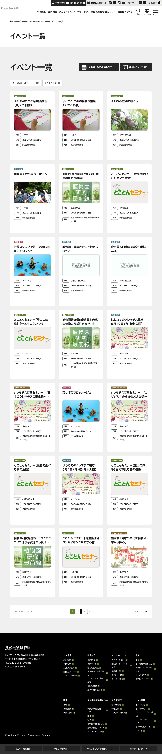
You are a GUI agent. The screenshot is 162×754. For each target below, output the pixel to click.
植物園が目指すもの (95, 724)
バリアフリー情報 (70, 675)
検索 (138, 14)
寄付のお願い (97, 3)
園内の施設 (92, 686)
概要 (89, 716)
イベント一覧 (117, 675)
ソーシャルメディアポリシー (144, 714)
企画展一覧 (116, 671)
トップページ (15, 21)
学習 (79, 12)
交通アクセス (68, 668)
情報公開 (115, 709)
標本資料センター (137, 749)
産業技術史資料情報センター (99, 749)
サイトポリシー (141, 709)
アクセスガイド (60, 3)
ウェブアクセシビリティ (143, 721)
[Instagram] (119, 2)
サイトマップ (141, 705)
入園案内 (67, 664)
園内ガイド (78, 3)
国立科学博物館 (22, 749)
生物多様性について (96, 728)
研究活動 (67, 709)
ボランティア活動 (94, 731)
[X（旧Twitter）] (110, 2)
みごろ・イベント (67, 12)
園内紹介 (52, 12)
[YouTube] (123, 3)
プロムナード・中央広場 (95, 680)
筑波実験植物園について (103, 12)
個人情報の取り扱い (144, 727)
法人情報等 (116, 705)
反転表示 (152, 3)
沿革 (89, 720)
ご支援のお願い (118, 713)
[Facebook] (114, 2)
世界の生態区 (93, 668)
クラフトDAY (141, 675)
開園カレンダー (69, 672)
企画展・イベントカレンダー (120, 665)
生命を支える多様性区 (95, 673)
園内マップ (92, 664)
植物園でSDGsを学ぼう (144, 669)
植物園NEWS (125, 12)
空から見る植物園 (94, 690)
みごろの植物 (117, 679)
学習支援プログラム (144, 664)
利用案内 (41, 12)
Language (147, 14)
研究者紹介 (68, 713)
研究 (86, 12)
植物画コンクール (143, 679)
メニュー (156, 14)
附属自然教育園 (60, 749)
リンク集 (139, 731)
